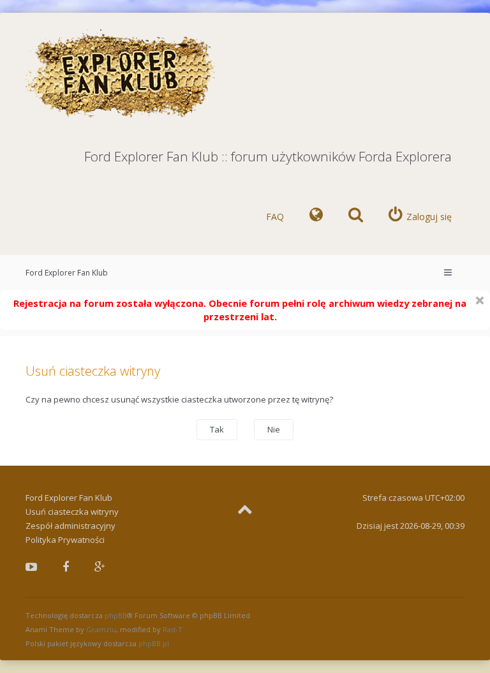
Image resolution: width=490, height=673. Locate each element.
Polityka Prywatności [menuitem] (65, 539)
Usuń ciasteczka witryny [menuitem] (72, 511)
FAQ (275, 217)
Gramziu (101, 629)
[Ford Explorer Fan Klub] (121, 74)
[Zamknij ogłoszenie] (480, 300)
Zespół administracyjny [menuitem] (70, 525)
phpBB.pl (153, 643)
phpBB (116, 615)
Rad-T (172, 629)
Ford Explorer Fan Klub (67, 272)
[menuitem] (316, 217)
